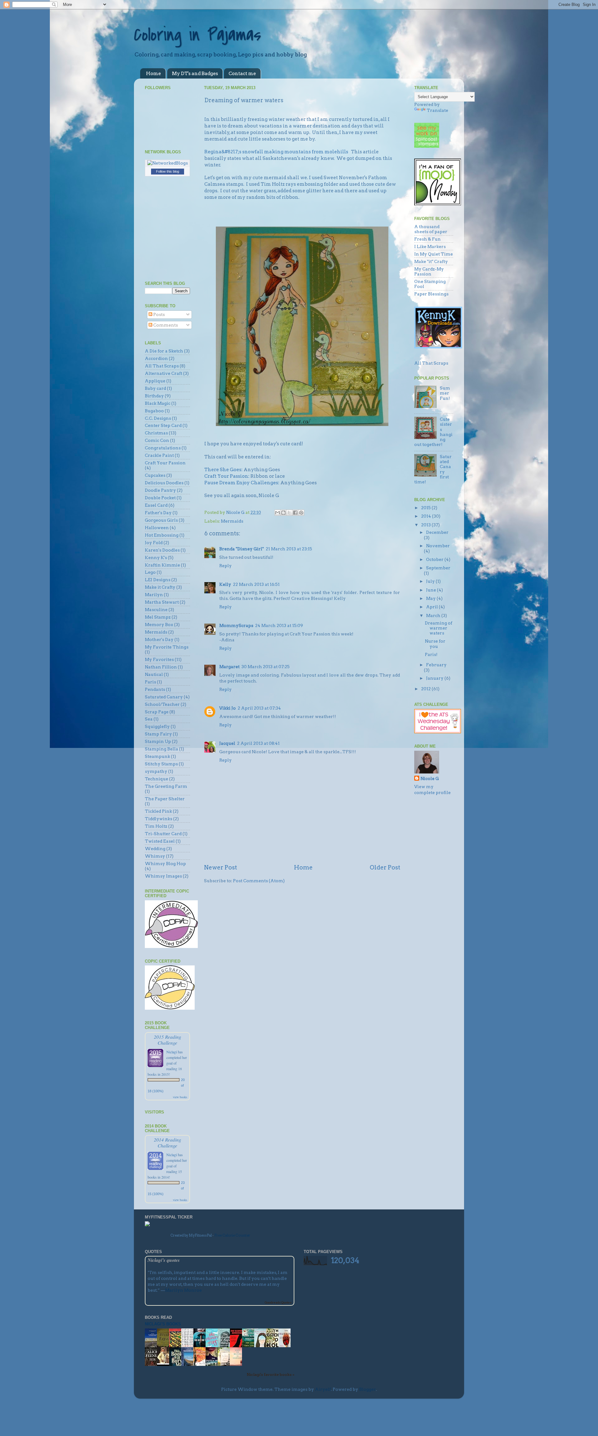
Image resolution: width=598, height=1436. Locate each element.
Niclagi (171, 1051)
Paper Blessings (431, 293)
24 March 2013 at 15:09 (279, 625)
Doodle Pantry (160, 490)
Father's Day (158, 512)
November (438, 545)
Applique (155, 380)
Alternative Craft (163, 373)
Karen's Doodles (162, 550)
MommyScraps (236, 625)
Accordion (156, 358)
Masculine (156, 609)
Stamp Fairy (158, 733)
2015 (426, 507)
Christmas (156, 432)
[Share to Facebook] (295, 513)
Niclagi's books (163, 1324)
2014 (426, 516)
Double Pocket (160, 497)
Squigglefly (157, 726)
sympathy (156, 771)
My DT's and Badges (195, 73)
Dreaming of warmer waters (438, 627)
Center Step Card (163, 425)
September (438, 567)
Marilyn (154, 594)
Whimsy (155, 856)
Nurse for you (435, 644)
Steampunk (157, 756)
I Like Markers (430, 246)
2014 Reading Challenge (167, 1142)
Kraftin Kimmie (162, 564)
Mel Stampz (158, 617)
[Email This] (277, 513)
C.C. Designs (158, 418)
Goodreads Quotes (278, 1302)
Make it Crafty (160, 587)
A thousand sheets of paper (430, 229)
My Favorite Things (166, 646)
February (436, 664)
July (431, 581)
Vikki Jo (227, 708)
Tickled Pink (158, 811)
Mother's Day (159, 639)
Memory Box (159, 624)
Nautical (154, 674)
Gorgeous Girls (161, 520)
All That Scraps (162, 365)
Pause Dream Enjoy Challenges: (241, 483)
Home (153, 73)
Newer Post (220, 867)
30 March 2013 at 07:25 (265, 666)
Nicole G (429, 778)
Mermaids (232, 521)
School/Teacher (162, 704)
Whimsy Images (163, 876)
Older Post (385, 867)
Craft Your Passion (165, 462)
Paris (150, 681)
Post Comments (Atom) (259, 880)
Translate (437, 110)
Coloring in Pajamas (197, 35)
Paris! (431, 654)
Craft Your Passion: (227, 476)
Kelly (225, 584)
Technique (156, 778)
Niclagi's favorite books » (270, 1374)
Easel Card (156, 505)
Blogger (367, 1389)
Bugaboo (154, 410)
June (431, 589)
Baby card (155, 388)
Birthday (154, 395)
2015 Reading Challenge (167, 1039)
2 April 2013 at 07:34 (259, 708)
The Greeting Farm (166, 786)
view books (180, 1097)
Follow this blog (167, 171)
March (433, 615)
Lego (150, 572)
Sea (149, 718)
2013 (426, 524)
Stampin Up (158, 741)
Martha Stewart (162, 602)
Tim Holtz (156, 826)
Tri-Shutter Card (163, 833)
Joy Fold (154, 542)
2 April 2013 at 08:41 (258, 743)
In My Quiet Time (433, 253)
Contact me (242, 73)
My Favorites (159, 659)
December (437, 532)
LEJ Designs (157, 579)
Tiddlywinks (158, 818)
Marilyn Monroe (183, 1290)
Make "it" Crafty (431, 261)
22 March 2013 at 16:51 (256, 584)
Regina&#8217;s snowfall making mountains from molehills (276, 152)
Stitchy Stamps (161, 763)
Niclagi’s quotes (164, 1259)
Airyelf (323, 1389)
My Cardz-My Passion (429, 271)
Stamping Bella (161, 748)
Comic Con (157, 440)
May (431, 598)
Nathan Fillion (161, 666)
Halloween (157, 527)
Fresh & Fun (427, 239)
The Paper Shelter (165, 798)
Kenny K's (156, 557)
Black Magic (157, 403)
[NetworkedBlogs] (167, 162)
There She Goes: (223, 469)
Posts (158, 314)
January (435, 678)
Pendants (155, 689)
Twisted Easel (160, 841)
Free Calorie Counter (232, 1235)
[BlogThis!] (283, 513)
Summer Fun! (445, 392)
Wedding (155, 848)
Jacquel (227, 743)
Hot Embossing (161, 535)
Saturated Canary (164, 696)
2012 (426, 688)
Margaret (229, 666)
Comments (165, 325)
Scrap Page (156, 711)
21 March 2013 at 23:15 (289, 548)
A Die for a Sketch (164, 350)
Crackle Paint (159, 455)
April (432, 606)
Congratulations (163, 447)
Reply (225, 565)
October (435, 559)
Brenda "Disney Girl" (241, 548)
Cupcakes (155, 475)
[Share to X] (289, 513)
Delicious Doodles (164, 482)
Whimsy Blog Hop (165, 863)
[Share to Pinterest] (301, 513)
